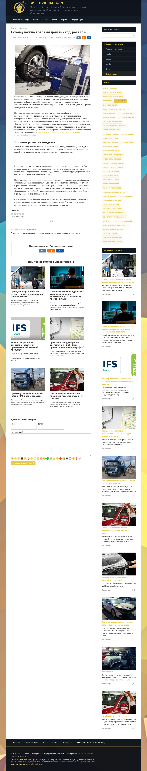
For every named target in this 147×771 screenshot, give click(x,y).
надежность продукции (113, 155)
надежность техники (112, 159)
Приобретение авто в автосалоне (116, 716)
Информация (77, 20)
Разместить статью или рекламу (91, 743)
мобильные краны (110, 147)
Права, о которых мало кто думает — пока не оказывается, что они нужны (27, 294)
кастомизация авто (111, 130)
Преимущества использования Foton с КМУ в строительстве (27, 394)
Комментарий (17, 432)
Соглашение (67, 743)
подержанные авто (111, 180)
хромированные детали (113, 229)
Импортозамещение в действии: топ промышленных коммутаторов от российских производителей (67, 295)
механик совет (128, 142)
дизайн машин (109, 118)
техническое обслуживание (115, 213)
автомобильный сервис (113, 97)
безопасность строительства (116, 109)
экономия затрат (110, 234)
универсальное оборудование (116, 225)
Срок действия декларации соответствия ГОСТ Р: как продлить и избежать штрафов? (67, 345)
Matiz (54, 20)
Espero (64, 20)
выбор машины (109, 113)
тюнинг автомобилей (123, 221)
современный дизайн (112, 200)
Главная (16, 743)
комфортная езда (110, 138)
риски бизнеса (126, 196)
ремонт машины (109, 196)
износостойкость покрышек (115, 126)
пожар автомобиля (111, 184)
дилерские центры (126, 118)
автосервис (120, 101)
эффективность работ (112, 242)
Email (40, 424)
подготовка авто (110, 176)
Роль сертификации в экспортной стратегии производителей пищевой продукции (24, 346)
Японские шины (108, 672)
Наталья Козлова (18, 229)
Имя (13, 424)
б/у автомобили (110, 105)
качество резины (110, 134)
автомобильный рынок (112, 93)
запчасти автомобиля (112, 122)
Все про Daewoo (46, 3)
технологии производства (114, 217)
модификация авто (111, 151)
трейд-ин (107, 221)
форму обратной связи (34, 764)
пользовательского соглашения (67, 762)
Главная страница (21, 20)
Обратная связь (32, 743)
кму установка (128, 134)
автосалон (107, 101)
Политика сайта (50, 743)
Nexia (35, 20)
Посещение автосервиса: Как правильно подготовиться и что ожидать (67, 396)
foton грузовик (110, 89)
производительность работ (115, 192)
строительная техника (113, 209)
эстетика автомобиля (112, 238)
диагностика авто (126, 113)
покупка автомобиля (112, 188)
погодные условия (111, 171)
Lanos (45, 20)
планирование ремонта (113, 167)
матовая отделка (110, 142)
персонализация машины (113, 163)
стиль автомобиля (111, 205)
